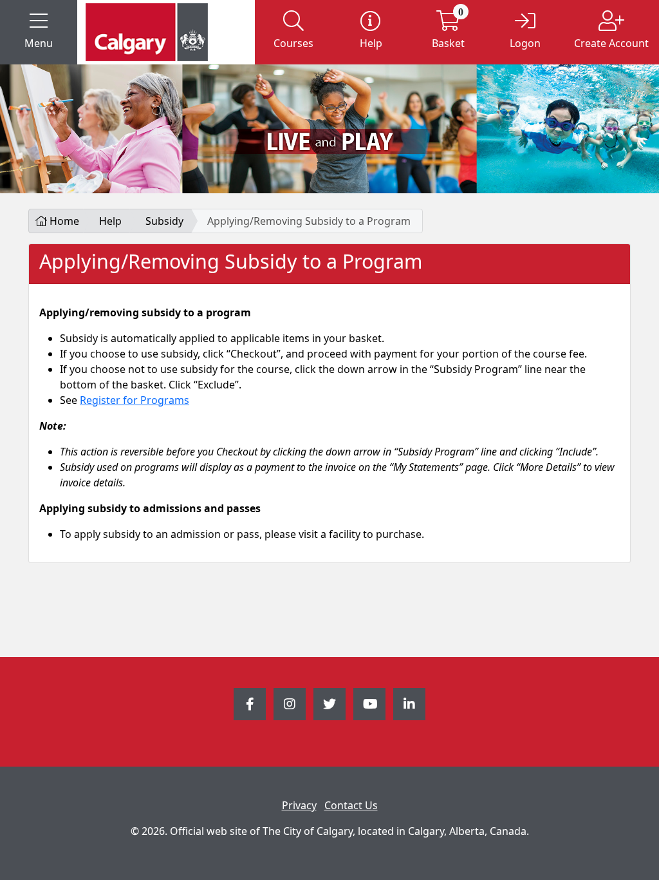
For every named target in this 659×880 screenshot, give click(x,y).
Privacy (299, 805)
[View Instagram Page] (290, 704)
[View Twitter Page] (329, 704)
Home (63, 221)
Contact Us (351, 805)
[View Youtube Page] (369, 704)
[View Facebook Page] (250, 704)
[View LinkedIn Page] (409, 704)
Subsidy (164, 221)
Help (110, 221)
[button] (38, 32)
